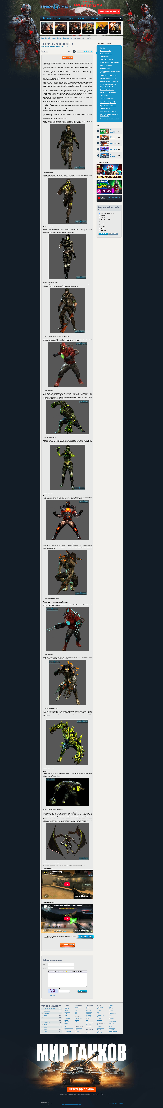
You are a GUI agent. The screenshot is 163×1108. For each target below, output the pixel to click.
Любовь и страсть (112, 1032)
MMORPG (67, 1008)
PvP (98, 1013)
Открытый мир (100, 1032)
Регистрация (67, 57)
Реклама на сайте (112, 1103)
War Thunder (112, 137)
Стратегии (67, 1024)
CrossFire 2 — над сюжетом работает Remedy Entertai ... (108, 102)
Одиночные (99, 1008)
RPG (66, 1007)
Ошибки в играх (78, 1018)
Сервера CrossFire (105, 108)
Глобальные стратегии (102, 1024)
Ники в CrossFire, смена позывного (110, 62)
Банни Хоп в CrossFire (106, 65)
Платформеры (68, 1031)
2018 (76, 1010)
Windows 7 (88, 1013)
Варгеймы (67, 1029)
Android (87, 1018)
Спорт (110, 1007)
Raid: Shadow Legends (112, 131)
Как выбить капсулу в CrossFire (109, 81)
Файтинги (67, 1016)
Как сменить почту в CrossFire (108, 75)
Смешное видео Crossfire (107, 98)
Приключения (67, 1018)
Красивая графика (113, 1031)
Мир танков (113, 143)
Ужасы (66, 1026)
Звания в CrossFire (105, 68)
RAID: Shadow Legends (49, 1008)
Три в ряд (99, 1029)
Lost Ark (45, 1031)
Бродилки (111, 1010)
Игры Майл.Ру (112, 1008)
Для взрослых (78, 1032)
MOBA (66, 1013)
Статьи (76, 1021)
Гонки (66, 1015)
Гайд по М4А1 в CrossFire (107, 87)
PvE (98, 1011)
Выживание (111, 1018)
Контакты (121, 1103)
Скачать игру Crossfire (106, 59)
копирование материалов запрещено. (71, 1104)
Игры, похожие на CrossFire (108, 106)
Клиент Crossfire (104, 56)
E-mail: (44, 968)
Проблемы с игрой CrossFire (108, 111)
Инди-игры (111, 1016)
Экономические (112, 1028)
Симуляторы (67, 1011)
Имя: (44, 964)
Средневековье (112, 1024)
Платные (88, 1031)
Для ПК (87, 1007)
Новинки (77, 1008)
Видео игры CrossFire (106, 54)
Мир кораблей (113, 155)
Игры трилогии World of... (108, 213)
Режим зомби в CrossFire (107, 90)
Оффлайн (99, 1020)
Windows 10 (88, 1016)
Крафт (110, 1015)
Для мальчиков (78, 1028)
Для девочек (77, 1029)
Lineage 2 (103, 217)
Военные (110, 1005)
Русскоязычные (100, 1028)
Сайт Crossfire (104, 95)
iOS (87, 1020)
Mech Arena (113, 149)
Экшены (66, 1020)
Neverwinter (104, 222)
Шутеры (66, 1010)
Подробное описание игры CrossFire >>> (54, 46)
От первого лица (112, 1013)
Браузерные (88, 1026)
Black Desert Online (106, 219)
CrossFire (44, 51)
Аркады (66, 1023)
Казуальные (111, 1019)
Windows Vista (89, 1011)
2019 (76, 1011)
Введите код (62, 988)
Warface (103, 215)
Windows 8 (88, 1015)
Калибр (45, 1027)
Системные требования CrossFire (109, 119)
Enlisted (45, 1029)
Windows (88, 1008)
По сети (99, 1018)
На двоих (99, 1010)
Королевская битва (69, 1028)
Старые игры (78, 1007)
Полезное (77, 1020)
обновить (52, 995)
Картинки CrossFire (105, 51)
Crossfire (102, 48)
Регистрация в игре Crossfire (108, 93)
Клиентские (88, 1024)
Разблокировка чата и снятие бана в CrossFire (110, 71)
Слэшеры (67, 1021)
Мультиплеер (100, 1007)
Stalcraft (45, 1024)
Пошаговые (111, 1023)
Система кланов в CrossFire (108, 78)
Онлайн (99, 1016)
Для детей (77, 1031)
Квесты (66, 1032)
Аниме (98, 1031)
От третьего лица (112, 1021)
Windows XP (88, 1010)
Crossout (103, 226)
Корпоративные (100, 1015)
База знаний (88, 937)
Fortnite (103, 228)
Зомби (110, 1011)
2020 (76, 1013)
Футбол (110, 1026)
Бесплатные (88, 1032)
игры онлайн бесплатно (56, 6)
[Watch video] (109, 171)
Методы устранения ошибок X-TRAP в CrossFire (108, 115)
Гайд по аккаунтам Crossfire (108, 84)
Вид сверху (111, 1029)
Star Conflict (104, 230)
